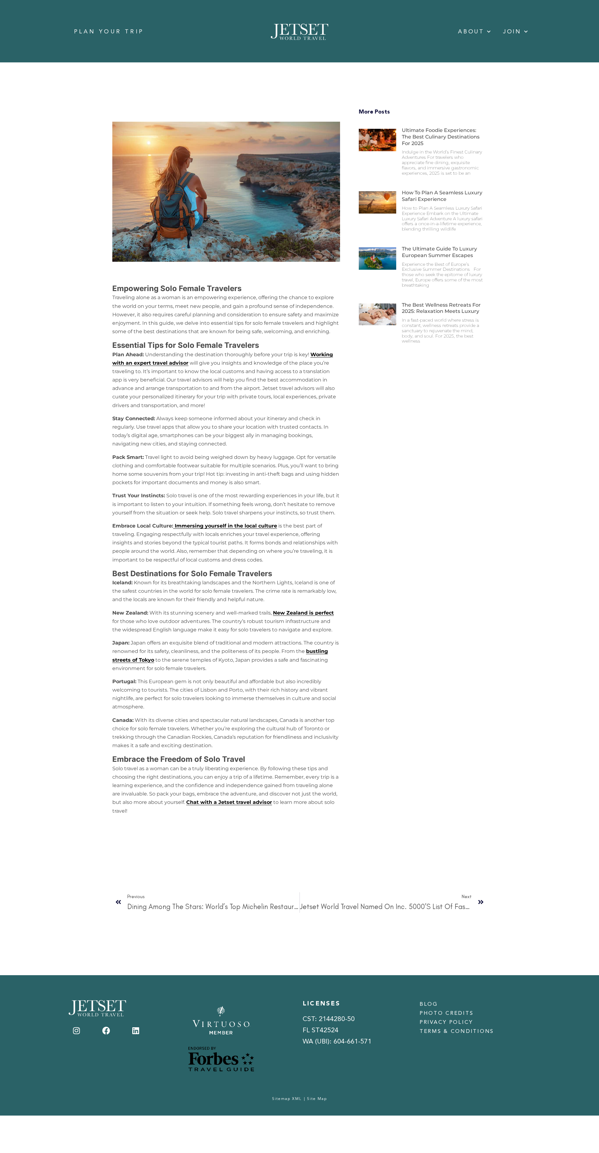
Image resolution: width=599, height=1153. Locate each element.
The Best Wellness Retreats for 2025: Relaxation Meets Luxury (441, 308)
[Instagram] (76, 1030)
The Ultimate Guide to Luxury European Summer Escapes (439, 252)
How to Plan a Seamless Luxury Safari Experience (442, 196)
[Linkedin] (136, 1030)
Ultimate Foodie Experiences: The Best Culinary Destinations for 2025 (441, 136)
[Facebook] (106, 1030)
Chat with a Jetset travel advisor (229, 802)
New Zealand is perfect (303, 613)
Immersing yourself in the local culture (225, 526)
